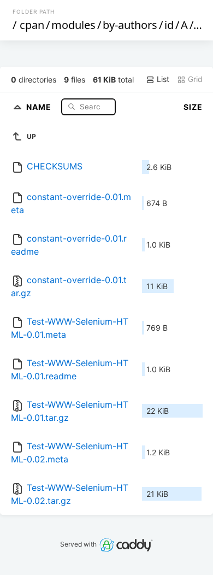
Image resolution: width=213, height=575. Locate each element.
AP (202, 24)
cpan (32, 24)
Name (40, 106)
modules (73, 24)
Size (193, 107)
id (169, 24)
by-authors (130, 24)
